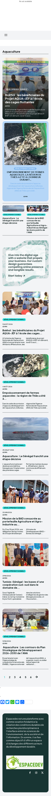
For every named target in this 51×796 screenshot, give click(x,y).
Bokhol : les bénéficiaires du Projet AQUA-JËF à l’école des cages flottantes (24, 98)
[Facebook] (29, 772)
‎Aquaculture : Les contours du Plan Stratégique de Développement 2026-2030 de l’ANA (23, 650)
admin (7, 106)
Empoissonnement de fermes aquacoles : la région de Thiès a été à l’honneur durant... (25, 176)
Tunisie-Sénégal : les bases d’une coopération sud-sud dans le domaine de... (23, 584)
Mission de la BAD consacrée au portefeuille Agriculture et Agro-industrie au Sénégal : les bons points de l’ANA (37, 225)
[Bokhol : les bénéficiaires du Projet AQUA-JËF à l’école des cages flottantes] (25, 303)
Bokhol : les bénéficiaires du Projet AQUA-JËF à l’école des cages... (23, 332)
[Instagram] (36, 772)
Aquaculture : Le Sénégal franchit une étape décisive (12, 220)
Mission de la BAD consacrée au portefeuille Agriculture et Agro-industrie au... (22, 521)
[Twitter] (42, 772)
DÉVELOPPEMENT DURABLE (16, 89)
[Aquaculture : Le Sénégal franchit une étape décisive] (13, 208)
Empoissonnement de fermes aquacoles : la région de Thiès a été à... (23, 395)
